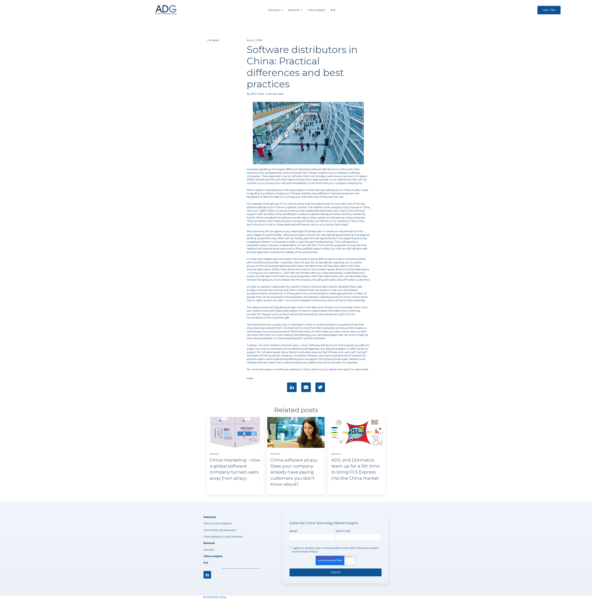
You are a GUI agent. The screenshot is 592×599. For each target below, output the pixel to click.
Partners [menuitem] (209, 549)
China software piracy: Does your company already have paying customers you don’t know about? (294, 472)
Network (293, 10)
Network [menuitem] (209, 543)
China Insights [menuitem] (213, 556)
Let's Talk (549, 10)
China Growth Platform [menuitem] (218, 523)
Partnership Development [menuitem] (220, 530)
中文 (333, 10)
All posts (214, 40)
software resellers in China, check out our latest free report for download (323, 369)
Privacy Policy (308, 551)
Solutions (274, 10)
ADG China (257, 93)
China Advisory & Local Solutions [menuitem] (223, 536)
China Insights (316, 10)
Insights (214, 454)
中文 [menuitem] (206, 562)
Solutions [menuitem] (210, 517)
